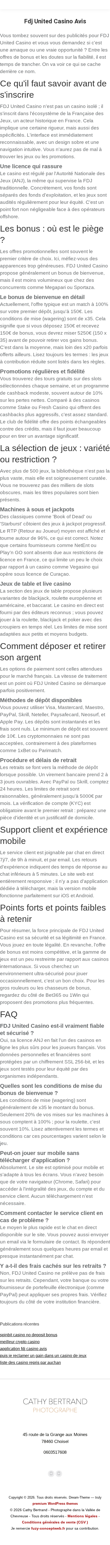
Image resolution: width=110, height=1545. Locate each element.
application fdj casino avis (23, 1349)
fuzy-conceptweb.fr (48, 1528)
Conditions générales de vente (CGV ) (55, 1522)
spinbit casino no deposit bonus (28, 1335)
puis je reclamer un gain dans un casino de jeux (43, 1355)
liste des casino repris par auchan (30, 1362)
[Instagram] (59, 1473)
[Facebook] (51, 1473)
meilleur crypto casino (20, 1342)
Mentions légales (82, 1516)
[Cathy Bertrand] (55, 1416)
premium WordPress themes (55, 1504)
